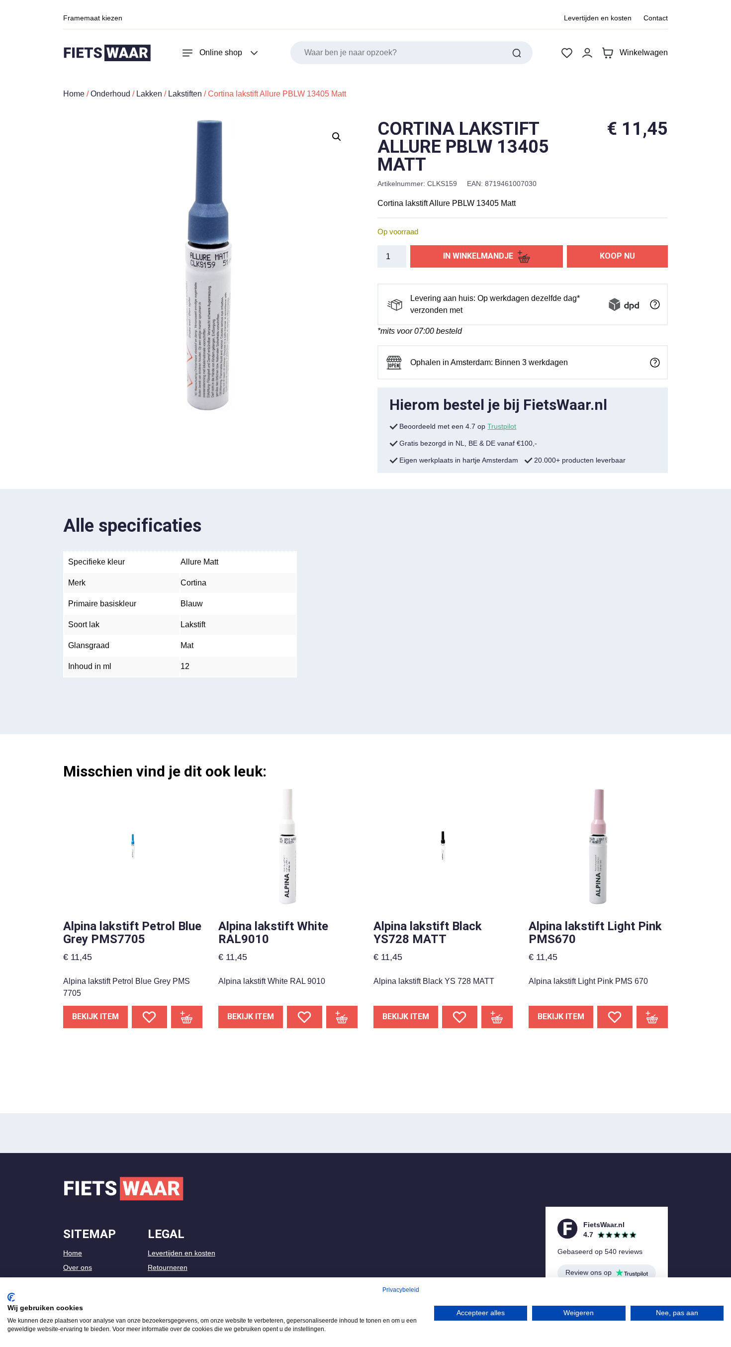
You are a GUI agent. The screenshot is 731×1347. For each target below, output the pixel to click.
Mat (187, 645)
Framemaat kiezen (92, 18)
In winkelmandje (478, 256)
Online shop (220, 52)
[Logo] (107, 53)
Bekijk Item (95, 1016)
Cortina (193, 582)
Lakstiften (185, 94)
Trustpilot (501, 426)
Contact (655, 18)
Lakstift (193, 624)
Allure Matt (199, 562)
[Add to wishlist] (149, 1017)
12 (185, 666)
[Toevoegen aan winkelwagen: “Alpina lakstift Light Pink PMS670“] (652, 1017)
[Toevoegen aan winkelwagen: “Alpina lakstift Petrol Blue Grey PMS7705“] (187, 1017)
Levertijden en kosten (598, 18)
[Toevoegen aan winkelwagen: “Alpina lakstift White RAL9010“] (342, 1017)
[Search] (517, 53)
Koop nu (617, 256)
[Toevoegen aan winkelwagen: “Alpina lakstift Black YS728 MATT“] (497, 1017)
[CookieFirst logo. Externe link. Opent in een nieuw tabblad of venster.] (11, 1297)
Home (74, 94)
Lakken (149, 94)
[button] (337, 137)
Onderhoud (110, 94)
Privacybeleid (400, 1289)
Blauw (192, 603)
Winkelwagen (644, 52)
